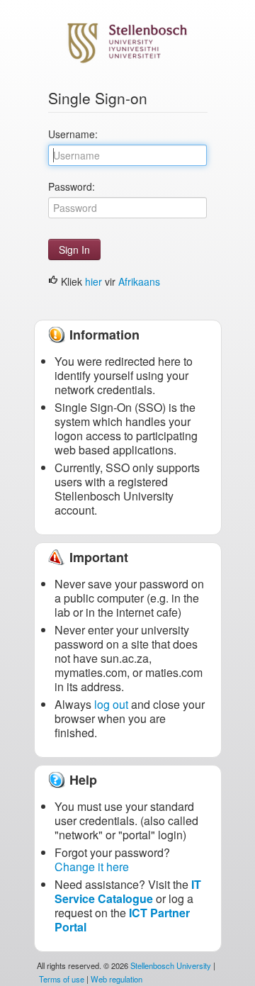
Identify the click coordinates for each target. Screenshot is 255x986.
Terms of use (61, 979)
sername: (73, 134)
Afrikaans (139, 281)
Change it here (92, 866)
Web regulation (116, 979)
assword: (71, 186)
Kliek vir (109, 281)
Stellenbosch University (170, 965)
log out (111, 704)
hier (93, 281)
